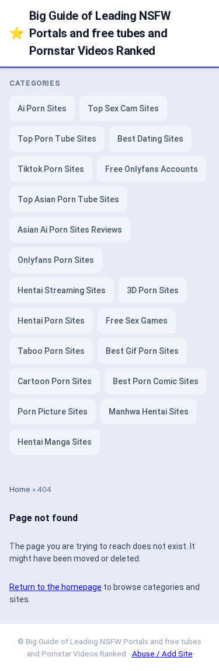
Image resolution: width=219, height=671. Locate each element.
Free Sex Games (137, 320)
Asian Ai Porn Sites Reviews (70, 229)
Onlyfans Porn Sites (56, 260)
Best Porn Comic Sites (156, 381)
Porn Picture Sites (53, 411)
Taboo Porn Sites (51, 351)
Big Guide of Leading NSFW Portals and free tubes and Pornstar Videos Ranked (90, 33)
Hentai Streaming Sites (62, 290)
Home (19, 489)
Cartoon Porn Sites (55, 381)
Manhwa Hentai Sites (149, 411)
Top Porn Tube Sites (57, 138)
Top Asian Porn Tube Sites (68, 199)
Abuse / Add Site (162, 653)
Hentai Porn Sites (51, 320)
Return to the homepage (55, 587)
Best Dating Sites (150, 138)
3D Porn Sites (153, 290)
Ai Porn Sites (42, 108)
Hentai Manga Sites (55, 442)
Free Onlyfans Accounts (151, 169)
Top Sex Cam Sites (123, 108)
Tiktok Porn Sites (51, 169)
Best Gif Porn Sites (142, 351)
